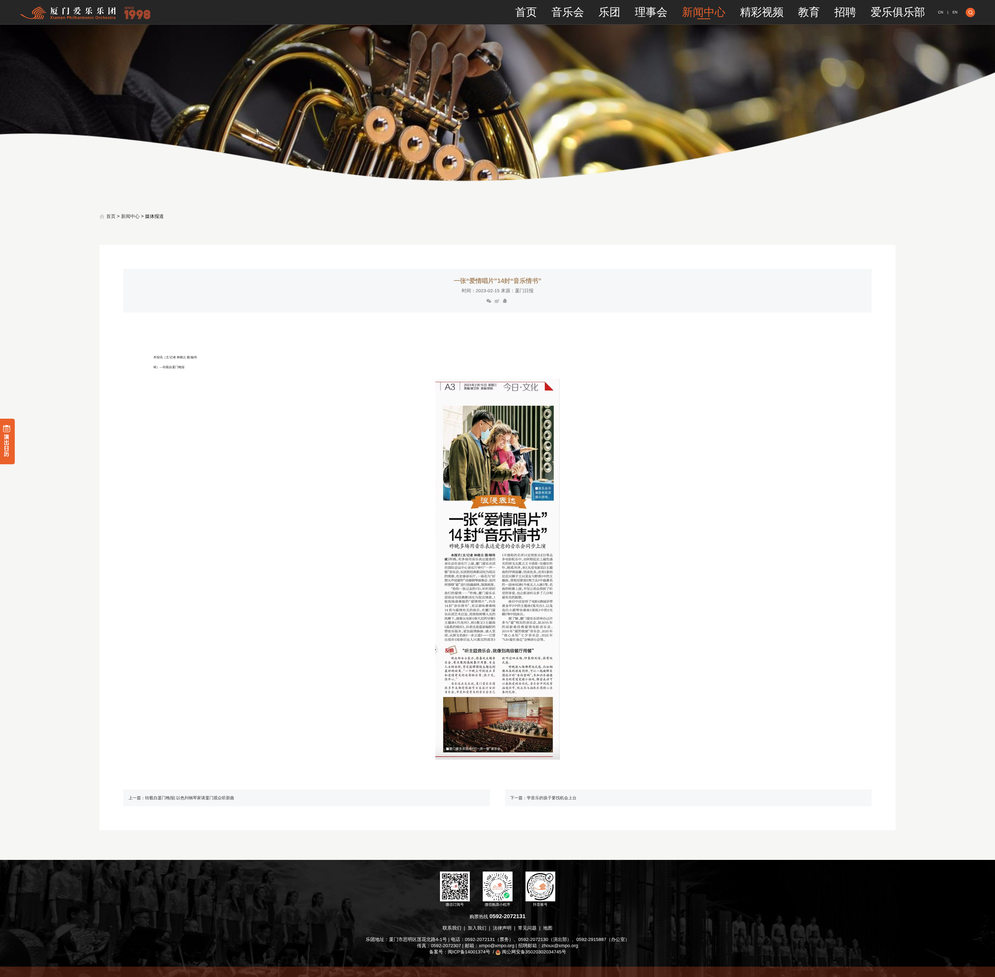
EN (955, 12)
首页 (526, 12)
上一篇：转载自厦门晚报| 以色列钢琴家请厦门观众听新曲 (181, 798)
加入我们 (477, 928)
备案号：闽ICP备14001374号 (459, 951)
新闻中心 (704, 12)
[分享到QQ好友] (505, 301)
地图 (547, 928)
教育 (809, 12)
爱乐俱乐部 (898, 12)
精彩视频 (762, 12)
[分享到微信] (489, 301)
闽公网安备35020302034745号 (534, 951)
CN (940, 12)
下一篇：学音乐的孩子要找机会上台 (543, 798)
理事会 (651, 12)
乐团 (609, 12)
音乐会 (567, 12)
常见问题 (527, 928)
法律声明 (502, 928)
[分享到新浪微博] (497, 301)
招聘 (845, 12)
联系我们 (452, 928)
